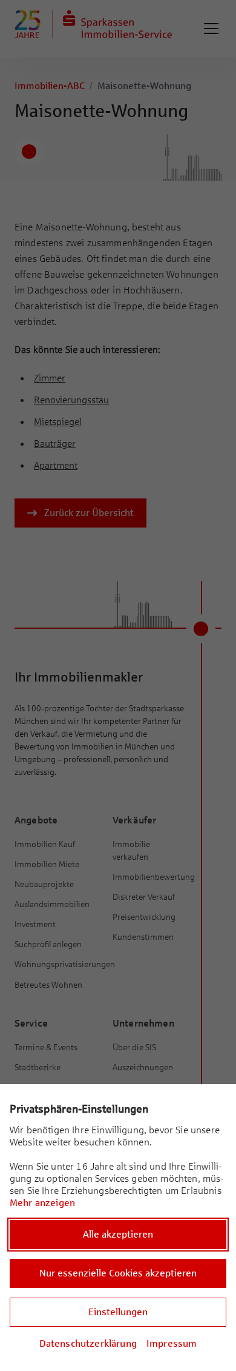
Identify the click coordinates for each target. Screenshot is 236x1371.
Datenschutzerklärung (88, 1343)
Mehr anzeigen (42, 1203)
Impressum (171, 1343)
